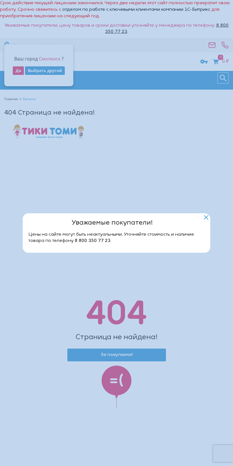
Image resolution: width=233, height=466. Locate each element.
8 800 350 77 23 (93, 241)
